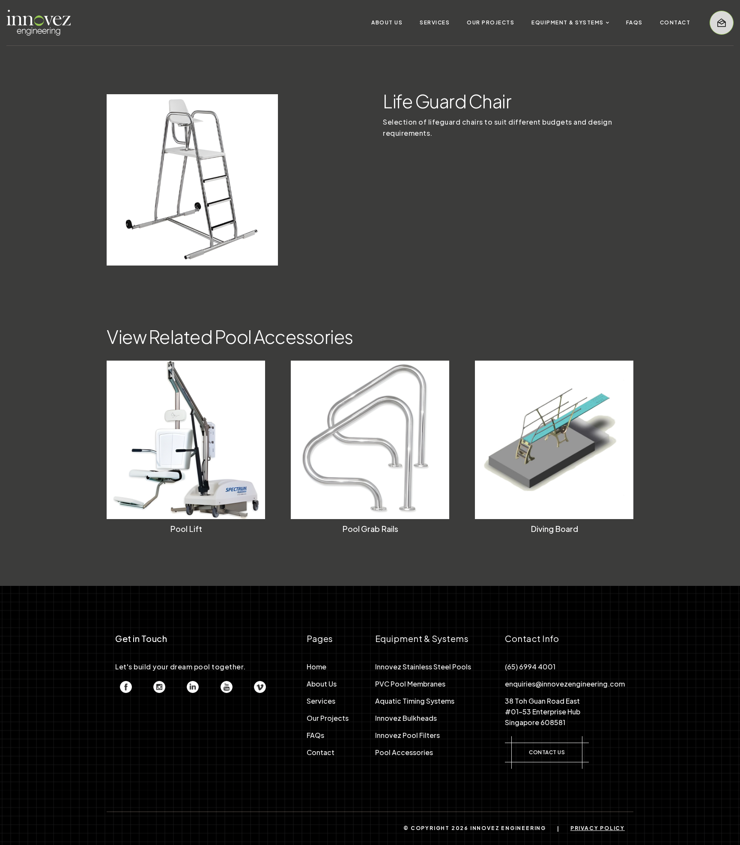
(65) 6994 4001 (530, 666)
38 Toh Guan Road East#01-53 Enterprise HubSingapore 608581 (542, 711)
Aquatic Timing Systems (414, 700)
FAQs (315, 735)
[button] (570, 22)
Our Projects (328, 718)
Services (321, 700)
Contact (320, 752)
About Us (322, 683)
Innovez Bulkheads (406, 718)
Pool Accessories (404, 752)
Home (316, 666)
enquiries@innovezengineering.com (565, 683)
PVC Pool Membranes (410, 683)
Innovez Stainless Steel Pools (423, 666)
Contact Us (547, 752)
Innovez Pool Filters (407, 735)
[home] (38, 23)
